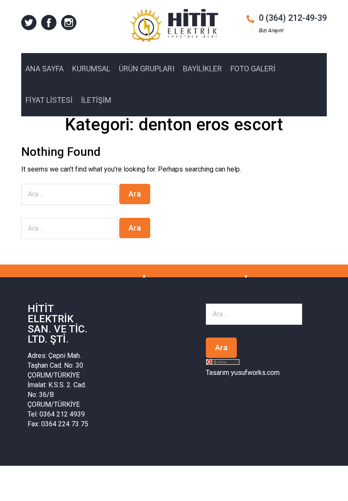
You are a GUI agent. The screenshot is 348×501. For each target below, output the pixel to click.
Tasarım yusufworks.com (243, 373)
